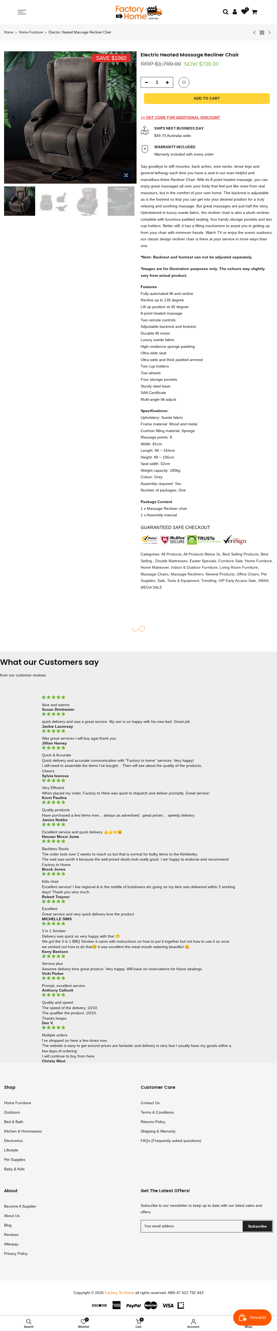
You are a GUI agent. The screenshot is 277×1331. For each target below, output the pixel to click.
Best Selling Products (240, 554)
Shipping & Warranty (158, 1131)
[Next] (127, 117)
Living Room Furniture (239, 567)
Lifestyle (11, 1150)
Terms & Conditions (157, 1112)
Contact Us (150, 1103)
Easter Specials (203, 561)
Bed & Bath (13, 1122)
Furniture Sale (230, 561)
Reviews (11, 1234)
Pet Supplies (14, 1159)
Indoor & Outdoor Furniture (194, 567)
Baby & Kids (14, 1169)
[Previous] (13, 117)
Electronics (13, 1140)
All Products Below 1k (201, 554)
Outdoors (12, 1112)
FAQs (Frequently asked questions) (171, 1140)
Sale (161, 580)
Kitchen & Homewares (23, 1131)
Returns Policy (153, 1122)
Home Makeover (155, 567)
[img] (138, 697)
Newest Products (220, 574)
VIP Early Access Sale (237, 580)
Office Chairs (248, 574)
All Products (171, 554)
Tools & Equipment (183, 580)
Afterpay (11, 1244)
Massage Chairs (155, 574)
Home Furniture (31, 32)
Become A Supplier (20, 1206)
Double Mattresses (171, 561)
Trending (208, 580)
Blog (8, 1225)
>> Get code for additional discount (180, 117)
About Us (12, 1216)
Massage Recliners (187, 574)
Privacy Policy (16, 1253)
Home (8, 32)
